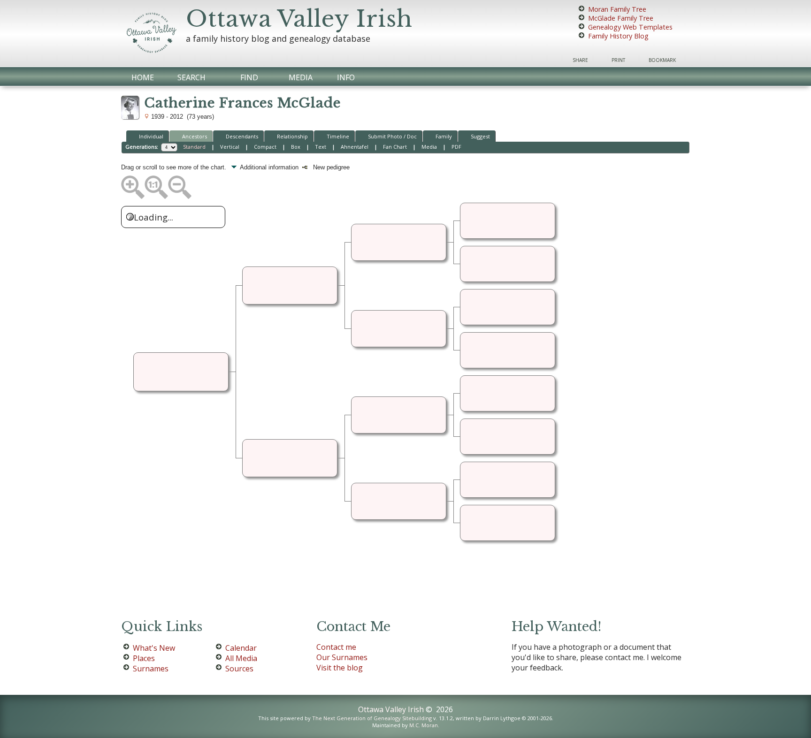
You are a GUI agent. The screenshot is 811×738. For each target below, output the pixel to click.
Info (346, 77)
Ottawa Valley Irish (299, 19)
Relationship (292, 136)
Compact (265, 146)
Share (580, 60)
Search (191, 77)
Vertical (229, 146)
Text (320, 146)
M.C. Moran (423, 725)
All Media (241, 658)
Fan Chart (395, 146)
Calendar (241, 648)
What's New (154, 648)
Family (444, 136)
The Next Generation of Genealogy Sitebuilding (372, 718)
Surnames (150, 668)
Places (144, 658)
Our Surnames (341, 657)
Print (618, 60)
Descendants (242, 136)
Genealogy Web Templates (630, 27)
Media (301, 77)
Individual (151, 136)
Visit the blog (339, 667)
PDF (456, 146)
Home (142, 77)
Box (295, 146)
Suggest (480, 136)
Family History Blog (618, 35)
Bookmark (662, 60)
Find (249, 77)
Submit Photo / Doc (392, 136)
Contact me (336, 647)
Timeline (338, 136)
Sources (239, 668)
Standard (194, 146)
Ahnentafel (354, 146)
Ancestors (194, 136)
